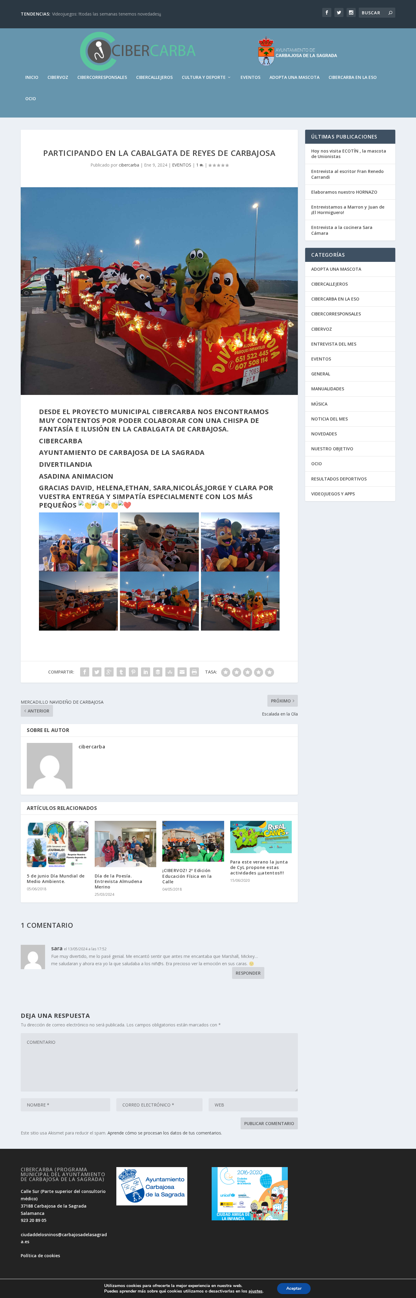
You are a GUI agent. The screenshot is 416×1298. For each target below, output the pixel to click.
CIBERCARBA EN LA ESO (353, 77)
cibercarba (129, 165)
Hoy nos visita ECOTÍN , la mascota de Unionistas (348, 153)
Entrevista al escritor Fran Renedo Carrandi (347, 174)
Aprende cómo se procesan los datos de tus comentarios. (165, 1133)
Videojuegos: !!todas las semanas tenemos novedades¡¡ (106, 14)
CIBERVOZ (58, 77)
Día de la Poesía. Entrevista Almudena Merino (119, 881)
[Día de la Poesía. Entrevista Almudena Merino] (126, 844)
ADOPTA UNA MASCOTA (294, 77)
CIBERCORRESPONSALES (102, 77)
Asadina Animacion (76, 475)
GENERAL (320, 374)
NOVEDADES (324, 434)
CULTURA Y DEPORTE (204, 77)
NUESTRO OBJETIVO (332, 449)
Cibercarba (60, 440)
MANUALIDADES (327, 389)
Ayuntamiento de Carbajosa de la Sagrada (122, 452)
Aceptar (293, 1288)
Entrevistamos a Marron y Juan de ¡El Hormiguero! (347, 209)
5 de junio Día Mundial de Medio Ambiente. (56, 878)
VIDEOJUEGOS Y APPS (333, 494)
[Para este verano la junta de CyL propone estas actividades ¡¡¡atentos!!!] (261, 837)
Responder (248, 973)
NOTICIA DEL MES (329, 419)
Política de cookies (40, 1255)
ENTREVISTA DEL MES (333, 344)
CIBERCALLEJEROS (154, 77)
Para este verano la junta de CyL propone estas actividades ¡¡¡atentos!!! (259, 867)
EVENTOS (250, 77)
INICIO (31, 77)
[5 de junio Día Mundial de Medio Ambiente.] (58, 844)
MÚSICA (319, 404)
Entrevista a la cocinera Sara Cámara (341, 230)
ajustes (256, 1291)
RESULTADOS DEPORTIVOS (339, 479)
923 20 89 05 (33, 1220)
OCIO (30, 98)
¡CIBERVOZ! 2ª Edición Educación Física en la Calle (187, 875)
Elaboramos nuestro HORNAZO (344, 192)
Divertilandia (65, 464)
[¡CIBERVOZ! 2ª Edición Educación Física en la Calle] (193, 841)
